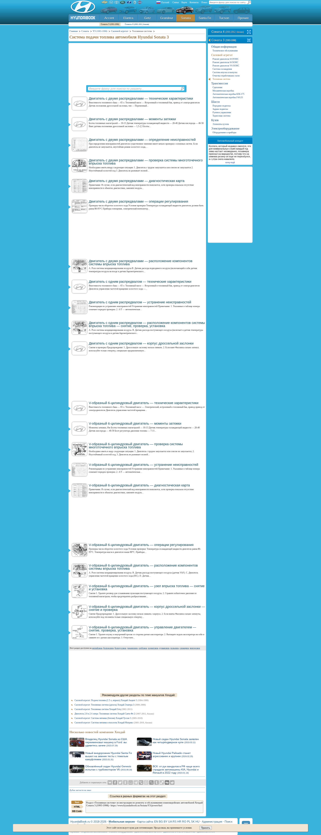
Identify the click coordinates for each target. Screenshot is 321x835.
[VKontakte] (110, 782)
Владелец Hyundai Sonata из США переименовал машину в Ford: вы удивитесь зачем (106, 742)
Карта (184, 2)
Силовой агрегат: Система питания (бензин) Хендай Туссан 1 (108, 718)
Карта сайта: (145, 821)
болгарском (108, 648)
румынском (164, 648)
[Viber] (141, 782)
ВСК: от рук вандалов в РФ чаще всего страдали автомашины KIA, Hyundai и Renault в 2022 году (176, 769)
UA (170, 821)
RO (184, 821)
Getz (147, 18)
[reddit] (172, 782)
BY (165, 821)
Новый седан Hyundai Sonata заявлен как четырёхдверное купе (176, 741)
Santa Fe (205, 18)
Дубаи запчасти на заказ (80, 790)
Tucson (224, 18)
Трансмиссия (219, 83)
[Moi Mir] (130, 782)
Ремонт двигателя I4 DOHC (226, 59)
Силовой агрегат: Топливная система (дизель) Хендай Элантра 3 (110, 704)
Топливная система (221, 79)
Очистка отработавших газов (226, 75)
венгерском (195, 648)
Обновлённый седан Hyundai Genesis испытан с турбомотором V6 (108, 768)
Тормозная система (221, 115)
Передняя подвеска (222, 105)
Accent (109, 18)
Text (77, 802)
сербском (143, 648)
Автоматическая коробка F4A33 (228, 97)
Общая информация (223, 46)
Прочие (243, 18)
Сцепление (217, 87)
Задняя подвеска (220, 109)
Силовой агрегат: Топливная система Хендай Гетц (103, 709)
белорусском (120, 648)
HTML (77, 807)
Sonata (186, 18)
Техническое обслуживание (225, 50)
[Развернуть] (249, 32)
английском (97, 648)
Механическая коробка (223, 90)
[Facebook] (115, 782)
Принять (205, 827)
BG (161, 821)
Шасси (215, 101)
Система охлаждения (222, 69)
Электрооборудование (225, 128)
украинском (132, 648)
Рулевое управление (222, 112)
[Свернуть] (249, 40)
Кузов (215, 120)
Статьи (175, 2)
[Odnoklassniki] (125, 782)
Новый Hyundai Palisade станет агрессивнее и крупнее (173, 755)
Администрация (212, 821)
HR (179, 821)
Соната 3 (110, 24)
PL (188, 821)
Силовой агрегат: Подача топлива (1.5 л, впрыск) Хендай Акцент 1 (111, 700)
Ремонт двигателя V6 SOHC (226, 65)
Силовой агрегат (222, 55)
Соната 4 (137, 24)
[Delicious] (162, 782)
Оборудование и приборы (224, 132)
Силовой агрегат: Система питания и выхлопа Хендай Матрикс (113, 722)
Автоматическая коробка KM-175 (228, 94)
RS (174, 821)
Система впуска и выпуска (225, 72)
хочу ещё (230, 162)
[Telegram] (136, 782)
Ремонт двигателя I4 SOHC (225, 62)
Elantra (128, 18)
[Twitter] (120, 782)
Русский (165, 2)
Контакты (194, 2)
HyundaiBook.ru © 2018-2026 (88, 821)
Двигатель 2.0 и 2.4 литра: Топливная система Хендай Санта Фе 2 (114, 713)
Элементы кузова (221, 124)
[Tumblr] (156, 782)
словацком (184, 648)
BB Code (77, 811)
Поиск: (204, 2)
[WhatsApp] (146, 782)
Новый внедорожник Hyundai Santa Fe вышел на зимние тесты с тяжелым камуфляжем (108, 756)
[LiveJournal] (151, 782)
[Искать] (182, 89)
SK (193, 821)
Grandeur (166, 18)
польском (174, 648)
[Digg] (167, 782)
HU (197, 821)
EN (156, 821)
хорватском (153, 648)
